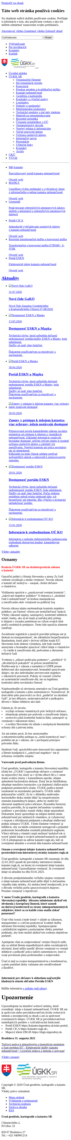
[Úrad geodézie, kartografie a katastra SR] (18, 67)
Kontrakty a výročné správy (32, 99)
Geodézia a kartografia (29, 96)
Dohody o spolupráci (28, 105)
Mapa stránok (16, 1097)
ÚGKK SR (15, 76)
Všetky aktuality (10, 551)
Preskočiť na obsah (12, 3)
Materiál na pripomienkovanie (33, 115)
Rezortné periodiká (27, 118)
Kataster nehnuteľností (29, 92)
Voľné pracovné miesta (29, 131)
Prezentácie (22, 141)
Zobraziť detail (53, 31)
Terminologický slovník (29, 125)
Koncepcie (22, 86)
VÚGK (13, 157)
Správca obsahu (18, 1107)
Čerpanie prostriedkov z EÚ (32, 122)
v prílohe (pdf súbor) (34, 988)
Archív (20, 151)
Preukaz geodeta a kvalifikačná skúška (38, 89)
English (13, 53)
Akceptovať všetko (12, 31)
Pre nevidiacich (17, 47)
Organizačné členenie (28, 79)
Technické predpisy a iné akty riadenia (38, 112)
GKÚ (12, 154)
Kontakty (14, 50)
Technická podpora (20, 1103)
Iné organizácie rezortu (29, 82)
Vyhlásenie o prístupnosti (23, 1100)
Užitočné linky (24, 144)
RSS (11, 1110)
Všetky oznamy (10, 1057)
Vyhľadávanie (17, 43)
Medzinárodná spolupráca (31, 109)
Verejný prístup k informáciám (33, 128)
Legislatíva (22, 102)
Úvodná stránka (18, 73)
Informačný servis (26, 138)
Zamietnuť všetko (34, 31)
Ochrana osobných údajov (31, 135)
